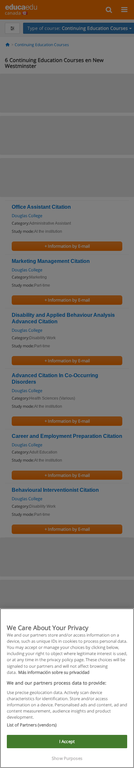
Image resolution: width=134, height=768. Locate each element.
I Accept (67, 741)
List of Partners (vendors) (32, 725)
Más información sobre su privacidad (53, 672)
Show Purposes (67, 758)
